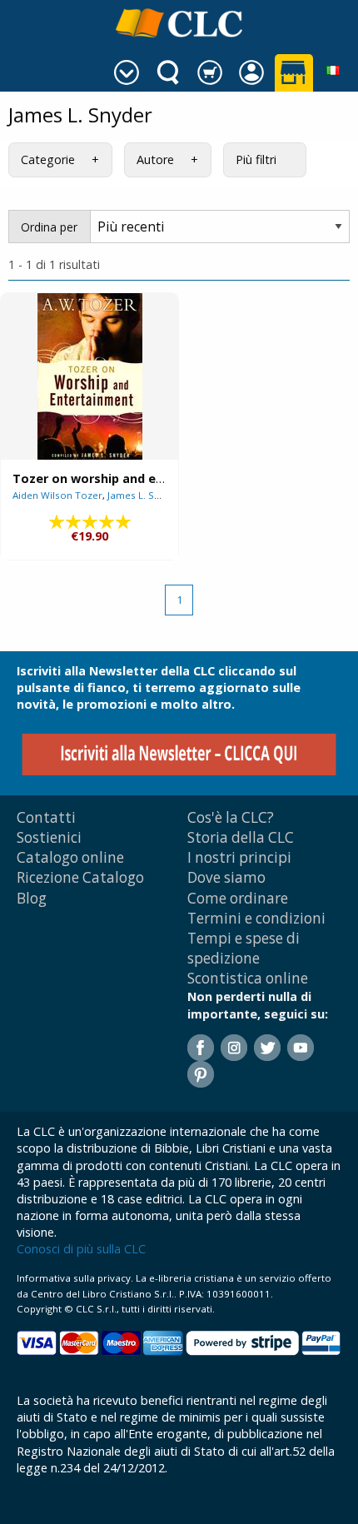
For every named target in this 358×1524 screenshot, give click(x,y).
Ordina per (49, 227)
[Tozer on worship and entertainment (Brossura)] (89, 376)
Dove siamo (226, 877)
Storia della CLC (240, 837)
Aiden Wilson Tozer (57, 495)
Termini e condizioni (256, 918)
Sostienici (49, 837)
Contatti (46, 817)
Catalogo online (70, 857)
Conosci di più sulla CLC (81, 1249)
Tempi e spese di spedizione (243, 948)
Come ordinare (237, 898)
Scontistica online (247, 978)
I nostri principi (239, 857)
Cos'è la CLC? (230, 817)
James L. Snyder (144, 495)
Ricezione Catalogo (80, 877)
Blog (32, 898)
